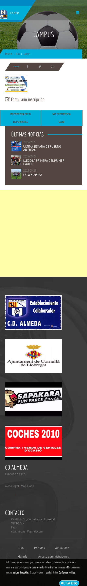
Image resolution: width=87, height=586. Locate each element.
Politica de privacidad (14, 502)
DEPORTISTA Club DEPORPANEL (20, 118)
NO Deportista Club (61, 118)
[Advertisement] (43, 233)
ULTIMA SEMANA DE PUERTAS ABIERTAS (42, 148)
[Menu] (77, 12)
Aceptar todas (69, 583)
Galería (23, 556)
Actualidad (62, 548)
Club (21, 548)
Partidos (39, 548)
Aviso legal (12, 486)
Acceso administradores (53, 556)
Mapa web (27, 486)
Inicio (8, 54)
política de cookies (21, 572)
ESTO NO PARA (32, 174)
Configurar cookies (67, 572)
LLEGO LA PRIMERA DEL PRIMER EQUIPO (43, 162)
